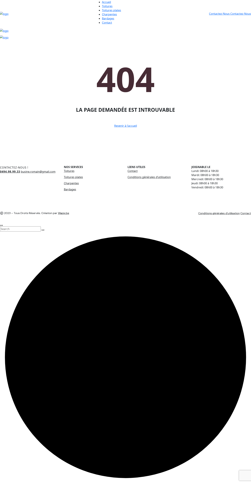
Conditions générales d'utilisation (219, 213)
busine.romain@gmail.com (38, 171)
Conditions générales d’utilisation (149, 177)
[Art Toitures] (4, 13)
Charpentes (109, 14)
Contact (107, 22)
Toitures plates (111, 10)
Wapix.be (63, 213)
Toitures (107, 6)
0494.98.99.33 (10, 171)
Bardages (108, 18)
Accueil (106, 2)
